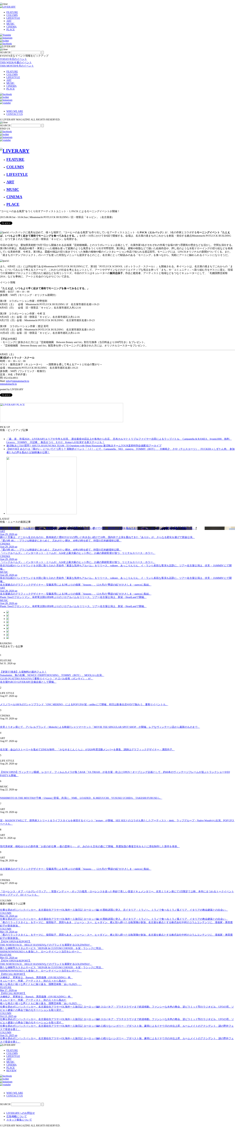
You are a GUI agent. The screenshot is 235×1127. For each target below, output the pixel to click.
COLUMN (12, 15)
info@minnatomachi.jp (17, 381)
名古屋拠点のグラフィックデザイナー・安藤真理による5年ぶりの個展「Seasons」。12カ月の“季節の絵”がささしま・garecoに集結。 (75, 869)
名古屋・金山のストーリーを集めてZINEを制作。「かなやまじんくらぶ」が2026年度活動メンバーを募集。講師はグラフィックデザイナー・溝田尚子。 (87, 749)
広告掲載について (16, 1116)
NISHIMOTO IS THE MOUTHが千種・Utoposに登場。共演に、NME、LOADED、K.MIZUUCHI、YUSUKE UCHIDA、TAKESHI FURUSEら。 (81, 798)
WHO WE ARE (14, 111)
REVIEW (11, 1070)
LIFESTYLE (13, 18)
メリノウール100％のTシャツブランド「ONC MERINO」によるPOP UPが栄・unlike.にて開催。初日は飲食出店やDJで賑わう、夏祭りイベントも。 (84, 704)
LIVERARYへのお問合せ (20, 1113)
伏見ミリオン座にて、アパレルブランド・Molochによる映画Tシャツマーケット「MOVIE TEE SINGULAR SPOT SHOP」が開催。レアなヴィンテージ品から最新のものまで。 (100, 727)
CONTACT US (14, 114)
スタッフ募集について (19, 1119)
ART (9, 21)
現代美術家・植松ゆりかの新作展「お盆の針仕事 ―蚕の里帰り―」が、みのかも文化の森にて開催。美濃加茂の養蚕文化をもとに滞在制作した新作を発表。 (90, 846)
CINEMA (11, 26)
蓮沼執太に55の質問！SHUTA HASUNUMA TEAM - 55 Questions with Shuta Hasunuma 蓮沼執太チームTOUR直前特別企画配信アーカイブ (83, 445)
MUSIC (10, 23)
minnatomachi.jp (8, 384)
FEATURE (12, 12)
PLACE (10, 29)
